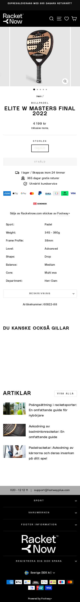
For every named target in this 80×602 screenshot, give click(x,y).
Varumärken (39, 513)
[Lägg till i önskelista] (7, 340)
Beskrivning (40, 293)
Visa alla (65, 393)
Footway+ (63, 213)
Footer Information (39, 525)
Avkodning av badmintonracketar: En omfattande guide (46, 432)
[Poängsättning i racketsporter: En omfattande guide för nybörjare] (14, 408)
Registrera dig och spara (39, 561)
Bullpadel (40, 103)
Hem (39, 96)
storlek (40, 141)
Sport (39, 501)
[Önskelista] (66, 18)
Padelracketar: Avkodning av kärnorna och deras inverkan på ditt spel (51, 453)
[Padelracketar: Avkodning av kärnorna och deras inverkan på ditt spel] (14, 451)
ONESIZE (40, 148)
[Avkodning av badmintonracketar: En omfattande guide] (14, 430)
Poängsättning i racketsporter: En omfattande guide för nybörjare (53, 410)
